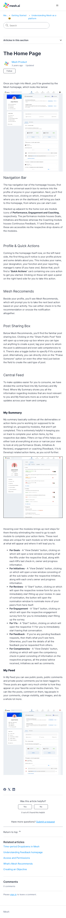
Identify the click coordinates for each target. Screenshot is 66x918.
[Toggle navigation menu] (57, 5)
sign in (13, 894)
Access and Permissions (16, 857)
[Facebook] (4, 789)
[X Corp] (9, 789)
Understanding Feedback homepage (23, 852)
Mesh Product (19, 62)
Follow (9, 71)
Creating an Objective (15, 869)
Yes (25, 807)
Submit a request (45, 821)
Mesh (6, 15)
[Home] (11, 5)
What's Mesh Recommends (18, 863)
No (41, 807)
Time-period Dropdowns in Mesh (21, 846)
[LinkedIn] (13, 789)
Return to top (10, 832)
